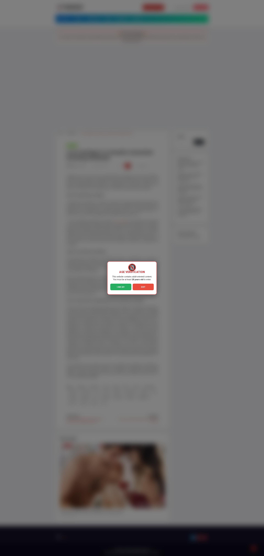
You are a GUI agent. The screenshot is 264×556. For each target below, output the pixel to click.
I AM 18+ (121, 287)
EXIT (143, 287)
